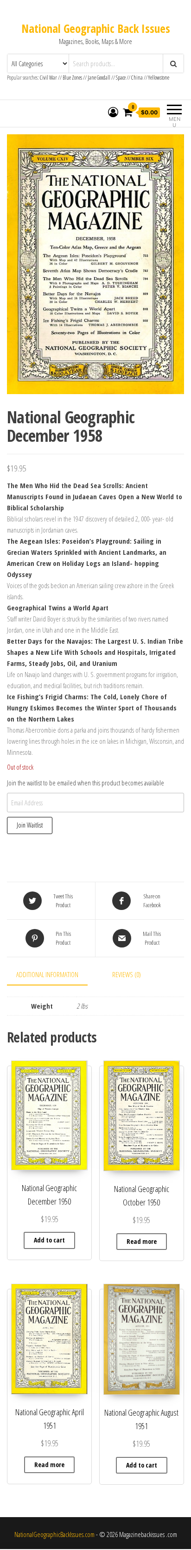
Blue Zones (72, 78)
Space (121, 78)
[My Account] (113, 112)
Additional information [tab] (47, 974)
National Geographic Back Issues (95, 28)
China (137, 78)
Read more (142, 1241)
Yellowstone (158, 78)
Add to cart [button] (49, 1240)
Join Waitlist (30, 825)
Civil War (49, 78)
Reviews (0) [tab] (126, 974)
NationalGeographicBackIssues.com (54, 1534)
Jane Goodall (99, 78)
